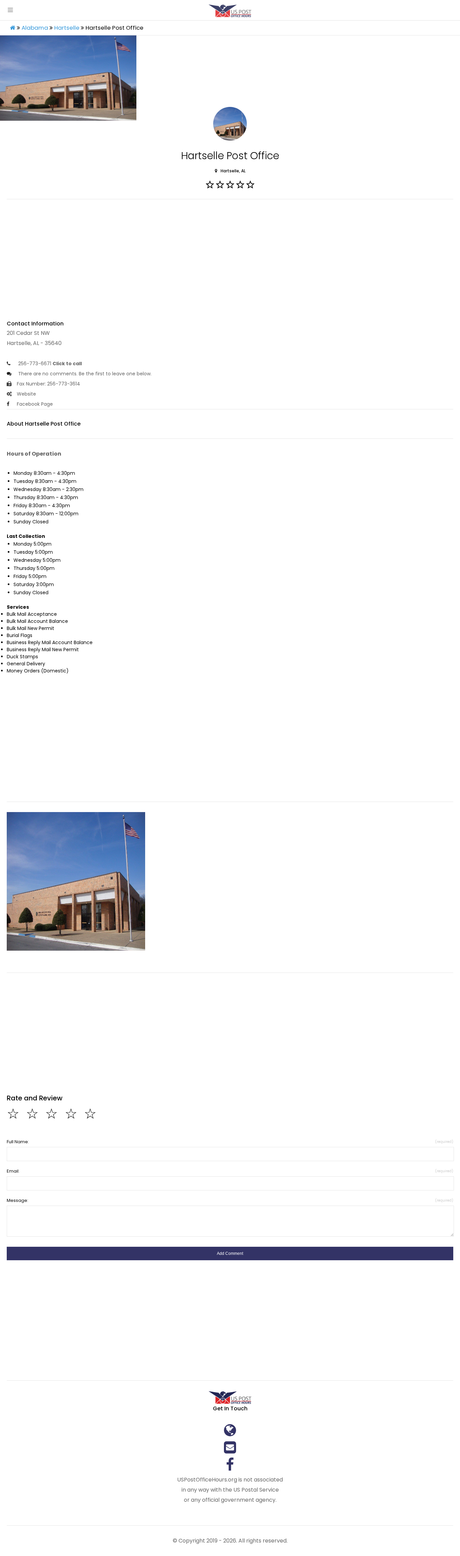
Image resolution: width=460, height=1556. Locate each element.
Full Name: (230, 1142)
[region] (230, 263)
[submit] (230, 1253)
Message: (230, 1200)
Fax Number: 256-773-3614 (48, 383)
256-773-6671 (49, 363)
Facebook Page (35, 404)
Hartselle (66, 28)
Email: (230, 1171)
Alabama (35, 28)
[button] (76, 881)
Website (26, 394)
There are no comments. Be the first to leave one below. (84, 373)
